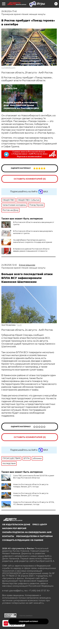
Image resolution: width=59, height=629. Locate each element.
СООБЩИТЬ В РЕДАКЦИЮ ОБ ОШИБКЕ (22, 540)
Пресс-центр (39, 524)
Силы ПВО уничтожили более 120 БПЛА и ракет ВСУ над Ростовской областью (33, 477)
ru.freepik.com (8, 67)
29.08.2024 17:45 (9, 11)
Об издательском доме (16, 524)
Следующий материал (28, 621)
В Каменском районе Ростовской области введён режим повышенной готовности (31, 250)
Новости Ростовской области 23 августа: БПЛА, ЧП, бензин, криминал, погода (33, 503)
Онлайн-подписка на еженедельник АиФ (26, 532)
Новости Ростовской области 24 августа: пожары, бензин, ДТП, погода (31, 485)
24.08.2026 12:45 (9, 265)
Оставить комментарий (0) (30, 179)
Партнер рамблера (25, 615)
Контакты (8, 536)
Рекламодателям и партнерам (34, 536)
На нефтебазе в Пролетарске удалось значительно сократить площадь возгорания (32, 241)
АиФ (19, 325)
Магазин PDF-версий (14, 528)
